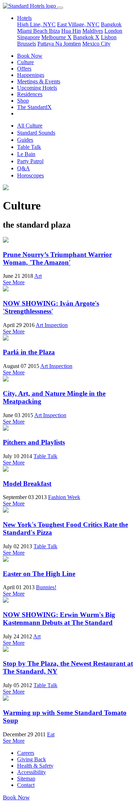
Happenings (30, 75)
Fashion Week (64, 497)
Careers (25, 753)
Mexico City (96, 44)
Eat (51, 734)
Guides (25, 140)
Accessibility (31, 772)
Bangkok (111, 24)
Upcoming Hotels (37, 88)
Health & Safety (35, 766)
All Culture (29, 126)
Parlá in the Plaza (29, 352)
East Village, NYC (78, 24)
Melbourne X (56, 37)
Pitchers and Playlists (34, 442)
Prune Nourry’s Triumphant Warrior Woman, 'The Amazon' (57, 258)
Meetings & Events (38, 81)
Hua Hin (71, 31)
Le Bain (26, 154)
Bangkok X (86, 37)
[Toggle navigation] (60, 8)
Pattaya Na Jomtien (59, 44)
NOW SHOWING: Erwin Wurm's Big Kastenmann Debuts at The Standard (59, 618)
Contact (26, 785)
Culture (25, 62)
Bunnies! (46, 587)
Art (38, 276)
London (113, 31)
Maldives (92, 31)
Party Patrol (30, 161)
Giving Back (31, 759)
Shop (23, 101)
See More (14, 282)
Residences (29, 94)
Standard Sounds (36, 133)
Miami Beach (33, 31)
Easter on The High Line (39, 573)
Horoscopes (30, 175)
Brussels (26, 44)
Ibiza (54, 31)
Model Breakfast (27, 483)
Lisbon (109, 37)
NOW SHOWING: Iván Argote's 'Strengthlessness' (51, 307)
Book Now (29, 56)
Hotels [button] (24, 18)
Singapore (28, 37)
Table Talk (29, 147)
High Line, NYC (36, 24)
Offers (24, 69)
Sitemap (26, 779)
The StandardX (34, 107)
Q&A (23, 168)
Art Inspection (52, 325)
